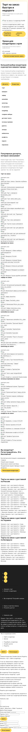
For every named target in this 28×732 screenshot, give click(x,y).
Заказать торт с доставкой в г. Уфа (15, 506)
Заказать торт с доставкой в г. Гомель (13, 545)
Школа (6, 639)
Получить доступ (9, 608)
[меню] (1, 649)
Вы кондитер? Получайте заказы (14, 598)
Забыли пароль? (5, 716)
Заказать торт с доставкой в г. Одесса (13, 528)
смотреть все (5, 177)
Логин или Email (5, 712)
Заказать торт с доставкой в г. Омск (12, 500)
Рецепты (6, 646)
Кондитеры (15, 84)
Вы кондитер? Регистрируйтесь (10, 672)
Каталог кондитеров (10, 591)
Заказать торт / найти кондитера (10, 658)
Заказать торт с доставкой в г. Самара (13, 502)
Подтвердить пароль (6, 727)
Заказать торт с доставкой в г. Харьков (13, 526)
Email (1, 723)
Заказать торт (8, 589)
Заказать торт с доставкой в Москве (12, 485)
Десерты (5, 84)
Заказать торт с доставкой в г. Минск (12, 543)
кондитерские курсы (14, 56)
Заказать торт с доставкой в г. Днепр (12, 530)
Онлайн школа (8, 644)
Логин (2, 721)
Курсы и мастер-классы (11, 606)
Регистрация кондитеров (10, 470)
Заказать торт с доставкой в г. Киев (12, 524)
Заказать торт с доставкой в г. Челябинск (14, 499)
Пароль (2, 714)
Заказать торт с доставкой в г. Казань (12, 497)
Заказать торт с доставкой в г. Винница (13, 532)
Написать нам (8, 615)
